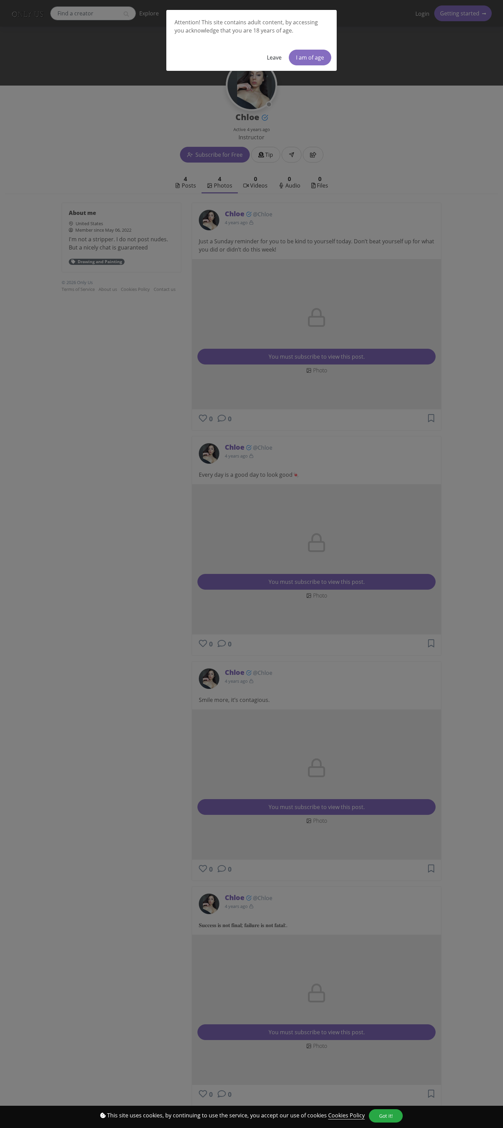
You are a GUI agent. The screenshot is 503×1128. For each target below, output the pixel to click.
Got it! (386, 1116)
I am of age (310, 57)
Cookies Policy (346, 1115)
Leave (274, 57)
